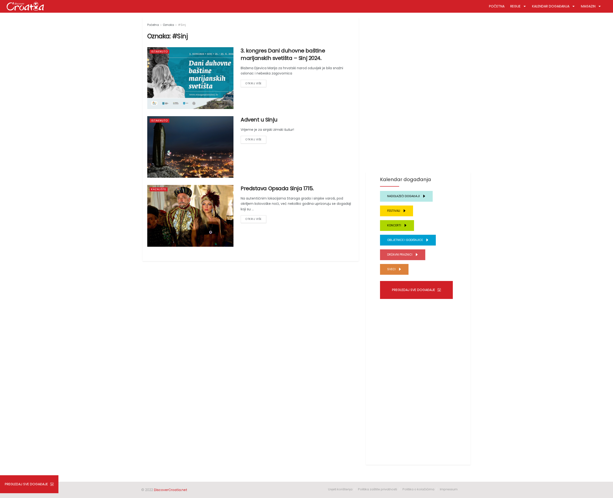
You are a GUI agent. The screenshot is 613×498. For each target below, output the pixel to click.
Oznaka (168, 25)
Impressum (449, 489)
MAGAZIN (588, 6)
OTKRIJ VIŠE (253, 83)
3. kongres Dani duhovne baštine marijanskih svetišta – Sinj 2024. (283, 54)
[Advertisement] (418, 89)
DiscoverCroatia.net (170, 489)
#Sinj (182, 25)
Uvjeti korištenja (340, 489)
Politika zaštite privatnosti (377, 489)
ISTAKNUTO (159, 51)
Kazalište (158, 189)
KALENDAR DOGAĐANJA (550, 6)
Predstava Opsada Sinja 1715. (277, 188)
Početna (153, 25)
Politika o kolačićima (418, 489)
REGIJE (515, 6)
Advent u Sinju (259, 119)
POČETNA (497, 6)
